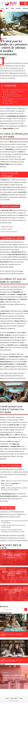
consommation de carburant (16, 116)
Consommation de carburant (11, 94)
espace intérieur (8, 128)
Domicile (5, 672)
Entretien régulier (8, 103)
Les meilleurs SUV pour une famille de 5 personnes (13, 96)
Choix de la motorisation (10, 102)
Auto (3, 58)
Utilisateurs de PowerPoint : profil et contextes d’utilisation (14, 590)
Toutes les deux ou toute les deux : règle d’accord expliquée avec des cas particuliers (11, 661)
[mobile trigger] (2, 3)
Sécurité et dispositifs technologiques (13, 91)
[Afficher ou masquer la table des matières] (22, 86)
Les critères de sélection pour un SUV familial (14, 89)
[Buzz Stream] (10, 3)
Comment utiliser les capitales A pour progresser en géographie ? (11, 635)
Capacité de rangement (10, 92)
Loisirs (3, 633)
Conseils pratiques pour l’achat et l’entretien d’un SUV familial (14, 99)
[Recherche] (22, 3)
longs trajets (15, 483)
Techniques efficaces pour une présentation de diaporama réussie (14, 554)
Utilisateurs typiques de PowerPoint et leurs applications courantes (14, 572)
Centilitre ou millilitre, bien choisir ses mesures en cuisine (13, 677)
